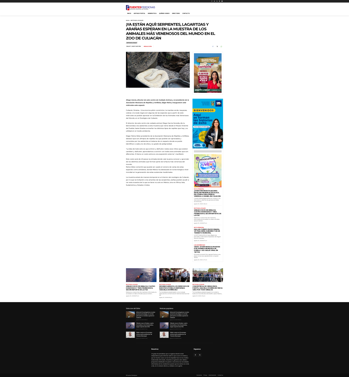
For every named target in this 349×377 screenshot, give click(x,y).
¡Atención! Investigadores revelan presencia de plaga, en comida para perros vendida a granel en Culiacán (207, 193)
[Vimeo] (219, 1)
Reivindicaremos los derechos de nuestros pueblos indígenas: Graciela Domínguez (174, 288)
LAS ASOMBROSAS (199, 245)
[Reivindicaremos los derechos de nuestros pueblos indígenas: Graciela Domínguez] (174, 275)
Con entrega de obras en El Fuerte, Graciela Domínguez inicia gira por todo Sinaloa (207, 288)
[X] (217, 1)
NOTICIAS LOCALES (137, 20)
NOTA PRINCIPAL (199, 189)
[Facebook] (212, 1)
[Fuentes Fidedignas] (140, 7)
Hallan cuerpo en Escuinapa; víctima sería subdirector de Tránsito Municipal (207, 231)
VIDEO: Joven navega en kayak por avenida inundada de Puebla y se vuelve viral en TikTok (207, 249)
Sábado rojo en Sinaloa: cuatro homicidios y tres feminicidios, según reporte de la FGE (207, 212)
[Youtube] (222, 1)
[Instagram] (214, 1)
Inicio (128, 20)
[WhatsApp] (221, 46)
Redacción (148, 46)
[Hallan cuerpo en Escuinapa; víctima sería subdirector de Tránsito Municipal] (130, 335)
